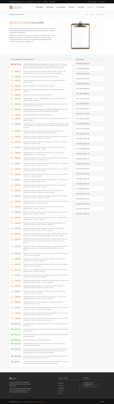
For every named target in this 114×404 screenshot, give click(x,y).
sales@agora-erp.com (16, 1)
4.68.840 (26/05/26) (82, 64)
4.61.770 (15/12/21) (82, 99)
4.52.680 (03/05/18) (82, 144)
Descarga (81, 7)
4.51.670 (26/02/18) (82, 149)
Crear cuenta (93, 1)
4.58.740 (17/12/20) (82, 114)
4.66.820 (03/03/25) (82, 74)
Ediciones (49, 7)
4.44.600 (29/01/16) (82, 179)
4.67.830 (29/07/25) (82, 69)
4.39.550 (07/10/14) (82, 199)
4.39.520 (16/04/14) (82, 214)
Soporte (91, 7)
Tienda (46, 1)
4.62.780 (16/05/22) (82, 94)
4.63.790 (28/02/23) (82, 89)
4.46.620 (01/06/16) (82, 169)
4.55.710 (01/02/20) (82, 129)
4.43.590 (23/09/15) (82, 184)
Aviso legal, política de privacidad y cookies (33, 401)
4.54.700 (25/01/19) (82, 134)
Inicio (87, 14)
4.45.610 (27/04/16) (82, 174)
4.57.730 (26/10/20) (82, 119)
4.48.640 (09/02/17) (82, 159)
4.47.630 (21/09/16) (82, 164)
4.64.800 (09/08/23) (82, 84)
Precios (71, 7)
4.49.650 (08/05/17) (82, 154)
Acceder (102, 1)
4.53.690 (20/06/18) (82, 139)
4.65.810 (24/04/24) (82, 79)
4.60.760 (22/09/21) (82, 104)
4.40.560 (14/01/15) (82, 194)
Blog (39, 1)
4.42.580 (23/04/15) (82, 189)
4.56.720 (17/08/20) (82, 124)
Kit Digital (101, 7)
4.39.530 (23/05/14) (82, 209)
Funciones (39, 7)
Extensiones (61, 7)
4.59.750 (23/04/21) (82, 109)
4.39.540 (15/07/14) (82, 204)
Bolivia (53, 1)
